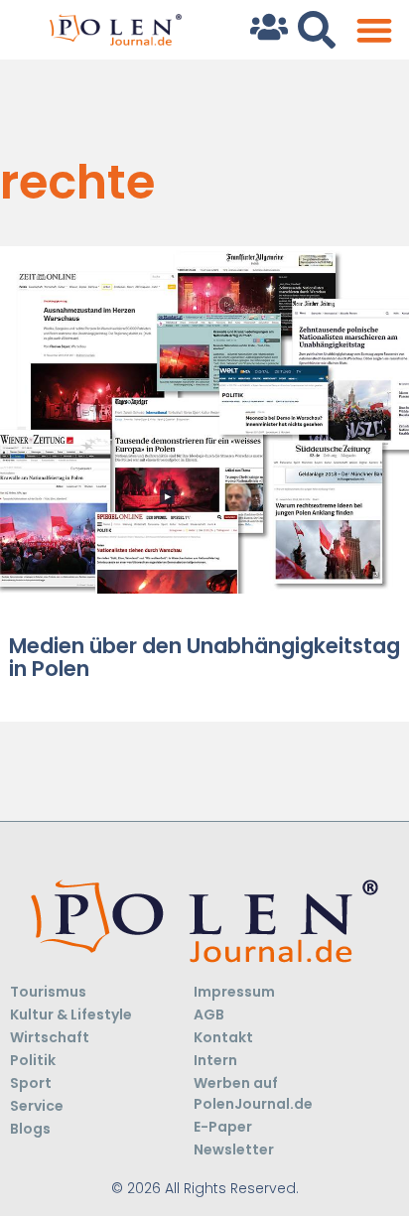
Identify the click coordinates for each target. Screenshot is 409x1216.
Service (37, 1106)
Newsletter (234, 1149)
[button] (373, 30)
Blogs (30, 1129)
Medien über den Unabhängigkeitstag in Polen (204, 657)
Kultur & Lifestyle (71, 1014)
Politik (33, 1060)
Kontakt (223, 1037)
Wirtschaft (49, 1037)
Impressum (234, 992)
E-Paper (223, 1127)
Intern (215, 1060)
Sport (31, 1083)
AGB (209, 1014)
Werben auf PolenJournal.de (253, 1093)
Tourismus (48, 992)
